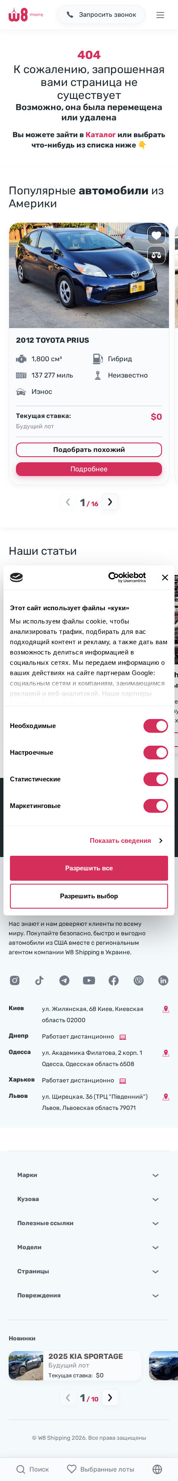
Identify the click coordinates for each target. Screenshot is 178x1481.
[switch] (155, 752)
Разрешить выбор (89, 896)
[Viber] (139, 980)
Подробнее (89, 469)
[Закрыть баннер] (165, 578)
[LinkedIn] (163, 980)
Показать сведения (121, 840)
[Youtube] (89, 980)
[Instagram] (15, 980)
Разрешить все (89, 868)
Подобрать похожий (89, 450)
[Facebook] (114, 980)
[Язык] (157, 1469)
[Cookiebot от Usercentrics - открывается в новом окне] (110, 577)
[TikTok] (39, 980)
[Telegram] (64, 980)
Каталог (101, 134)
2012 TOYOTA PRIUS (52, 340)
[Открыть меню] (159, 14)
